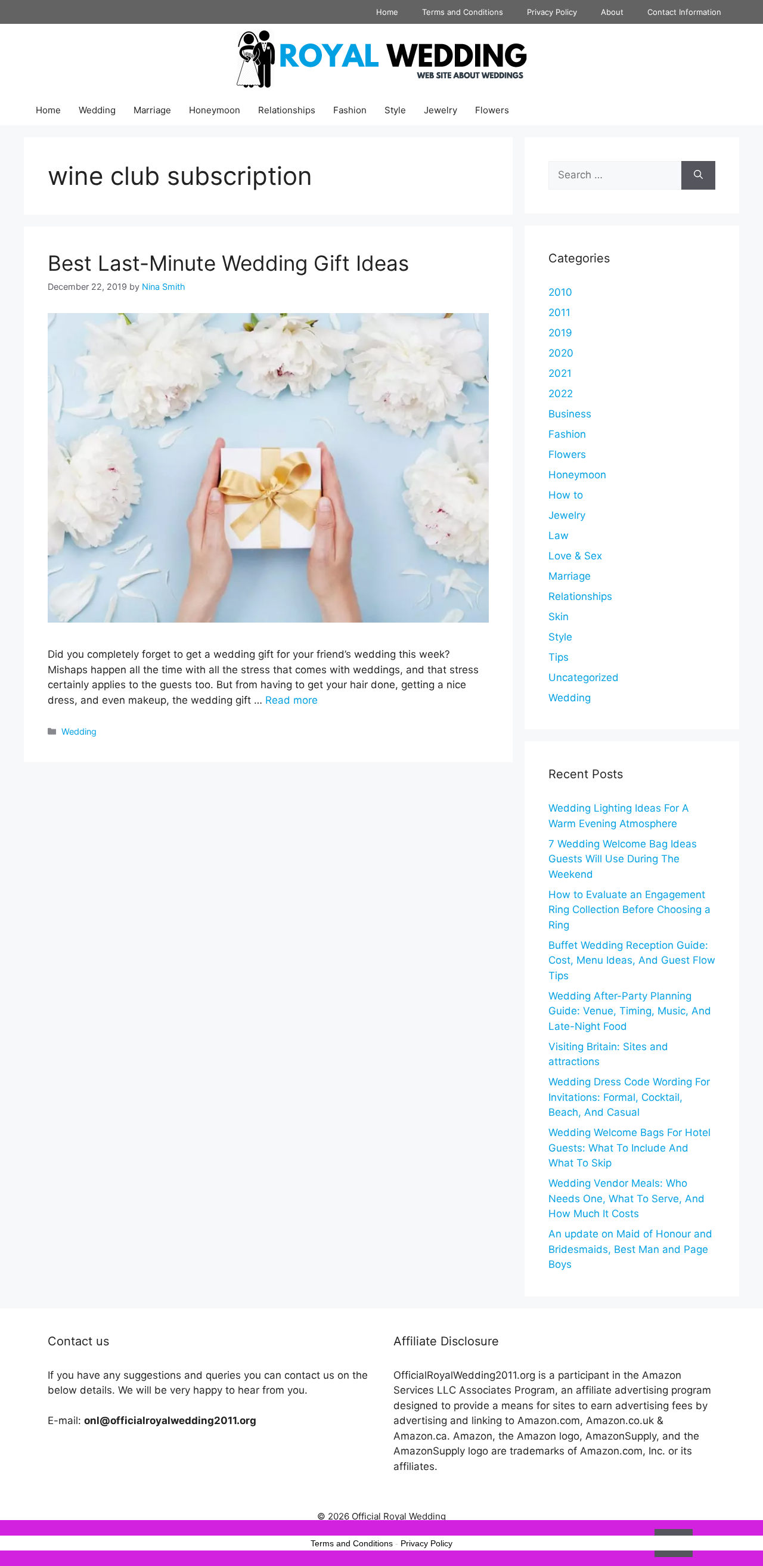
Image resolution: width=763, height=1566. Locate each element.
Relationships (286, 110)
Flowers (492, 110)
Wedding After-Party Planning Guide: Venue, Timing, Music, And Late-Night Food (629, 1011)
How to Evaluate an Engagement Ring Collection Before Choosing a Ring (629, 910)
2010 (560, 292)
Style (395, 110)
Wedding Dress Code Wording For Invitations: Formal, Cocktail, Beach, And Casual (629, 1097)
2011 (559, 312)
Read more (291, 700)
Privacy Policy (552, 12)
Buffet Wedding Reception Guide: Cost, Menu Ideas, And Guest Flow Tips (631, 960)
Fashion (350, 110)
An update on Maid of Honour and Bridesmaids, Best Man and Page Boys (630, 1249)
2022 (560, 394)
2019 (560, 333)
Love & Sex (575, 556)
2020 (560, 353)
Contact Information (684, 12)
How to (565, 495)
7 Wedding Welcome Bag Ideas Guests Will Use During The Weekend (622, 859)
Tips (558, 657)
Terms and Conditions (462, 12)
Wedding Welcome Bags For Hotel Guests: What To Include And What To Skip (629, 1147)
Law (558, 535)
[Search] (698, 175)
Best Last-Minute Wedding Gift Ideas (228, 263)
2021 (560, 373)
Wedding (97, 110)
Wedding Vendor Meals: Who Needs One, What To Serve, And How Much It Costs (626, 1198)
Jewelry (440, 110)
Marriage (152, 110)
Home (387, 12)
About (612, 12)
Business (569, 414)
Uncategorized (583, 677)
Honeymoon (214, 110)
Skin (558, 617)
